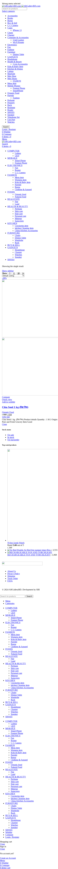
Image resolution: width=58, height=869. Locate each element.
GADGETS (12, 57)
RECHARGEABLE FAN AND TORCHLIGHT (29, 555)
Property (11, 103)
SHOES (10, 112)
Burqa (10, 20)
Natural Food (20, 197)
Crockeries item (21, 226)
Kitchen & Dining (15, 69)
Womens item (20, 180)
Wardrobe (19, 240)
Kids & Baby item (22, 182)
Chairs (10, 33)
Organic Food (13, 93)
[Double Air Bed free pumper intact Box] (12, 550)
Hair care (19, 214)
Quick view (7, 399)
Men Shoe (11, 76)
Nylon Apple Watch (15, 543)
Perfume (11, 100)
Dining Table (18, 54)
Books (10, 18)
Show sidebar (8, 271)
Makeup (18, 218)
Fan (9, 47)
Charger (10, 35)
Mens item (11, 83)
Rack (9, 105)
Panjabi (10, 95)
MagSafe (11, 74)
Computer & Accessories (18, 37)
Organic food (20, 194)
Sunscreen (19, 221)
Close (4, 424)
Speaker (10, 115)
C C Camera (12, 25)
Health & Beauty (14, 62)
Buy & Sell (12, 23)
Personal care (20, 216)
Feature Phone (19, 88)
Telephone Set (13, 117)
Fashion (10, 49)
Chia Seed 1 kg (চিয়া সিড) (15, 407)
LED (17, 156)
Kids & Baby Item (15, 66)
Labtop (10, 71)
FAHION (17, 81)
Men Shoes (12, 78)
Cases (9, 28)
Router (10, 110)
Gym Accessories (20, 64)
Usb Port (11, 119)
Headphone (12, 59)
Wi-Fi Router (18, 42)
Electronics (12, 45)
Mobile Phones (13, 86)
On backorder (13, 440)
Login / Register (12, 837)
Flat (16, 201)
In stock (10, 437)
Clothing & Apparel (23, 189)
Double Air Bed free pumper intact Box (34, 550)
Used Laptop (18, 40)
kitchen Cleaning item (24, 228)
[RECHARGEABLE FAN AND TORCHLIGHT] (29, 552)
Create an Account (8, 858)
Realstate (11, 107)
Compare (9, 835)
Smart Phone (20, 160)
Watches (11, 122)
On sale (10, 435)
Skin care (19, 211)
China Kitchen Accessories (26, 230)
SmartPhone (18, 90)
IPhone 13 (17, 30)
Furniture (11, 52)
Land (17, 204)
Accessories (12, 16)
